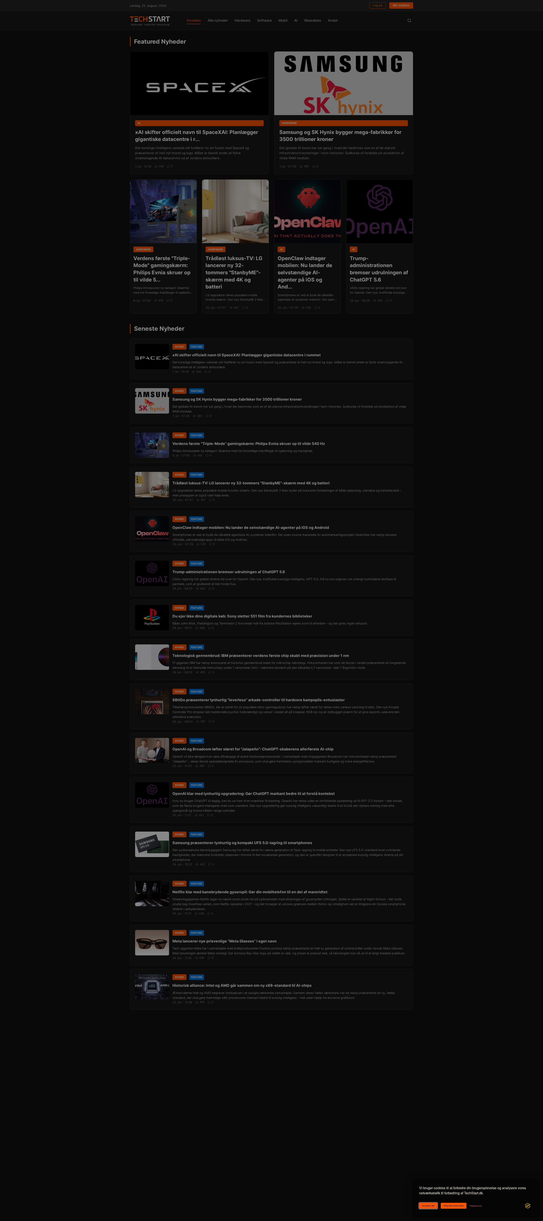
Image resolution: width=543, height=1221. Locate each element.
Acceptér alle (428, 1205)
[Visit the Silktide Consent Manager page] (528, 1206)
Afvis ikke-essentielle (454, 1205)
